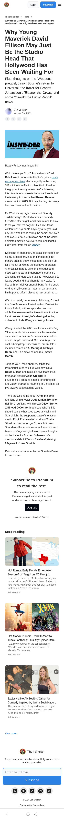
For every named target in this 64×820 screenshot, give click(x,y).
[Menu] (59, 4)
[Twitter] (15, 791)
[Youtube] (23, 791)
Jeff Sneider (20, 109)
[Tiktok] (32, 791)
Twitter (36, 245)
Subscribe (48, 4)
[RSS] (49, 791)
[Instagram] (40, 791)
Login (33, 4)
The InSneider (12, 17)
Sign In (45, 517)
